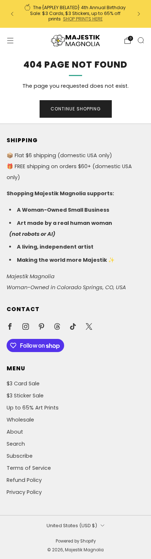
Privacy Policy (24, 492)
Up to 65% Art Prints (33, 407)
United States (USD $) (72, 525)
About (15, 431)
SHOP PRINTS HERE (83, 19)
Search (16, 443)
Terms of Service (29, 468)
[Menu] (10, 40)
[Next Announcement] (139, 14)
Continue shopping (76, 109)
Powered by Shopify (76, 541)
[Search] (140, 40)
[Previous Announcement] (12, 14)
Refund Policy (24, 480)
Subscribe (20, 456)
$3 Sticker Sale (25, 395)
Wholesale (20, 419)
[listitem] (75, 14)
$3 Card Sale (23, 383)
